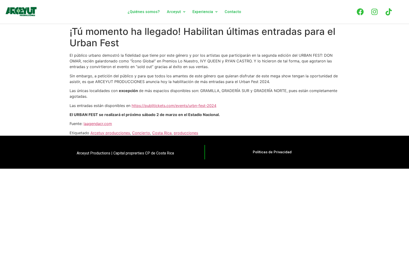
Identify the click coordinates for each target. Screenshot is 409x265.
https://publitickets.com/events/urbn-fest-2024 (174, 105)
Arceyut (174, 11)
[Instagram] (374, 12)
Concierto (141, 132)
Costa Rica (162, 132)
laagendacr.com (98, 123)
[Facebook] (360, 12)
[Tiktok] (389, 12)
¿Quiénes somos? (144, 11)
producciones (186, 132)
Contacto (233, 11)
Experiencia (202, 11)
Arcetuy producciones (110, 132)
